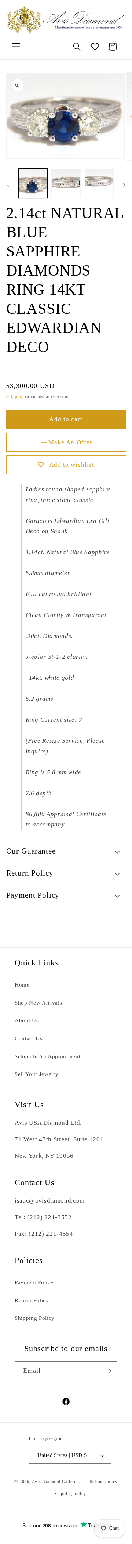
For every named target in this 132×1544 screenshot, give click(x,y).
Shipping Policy (35, 1318)
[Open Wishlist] (95, 46)
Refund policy (103, 1481)
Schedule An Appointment (47, 1056)
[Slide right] (124, 185)
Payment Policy (34, 1282)
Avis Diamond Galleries (56, 1481)
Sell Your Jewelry (36, 1074)
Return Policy (32, 1300)
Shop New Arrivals (38, 1002)
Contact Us (29, 1038)
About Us (26, 1020)
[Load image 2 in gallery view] (66, 183)
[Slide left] (8, 185)
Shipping (15, 396)
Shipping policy (70, 1493)
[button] (16, 46)
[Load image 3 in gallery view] (99, 183)
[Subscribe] (108, 1370)
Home (22, 984)
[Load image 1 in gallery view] (33, 183)
